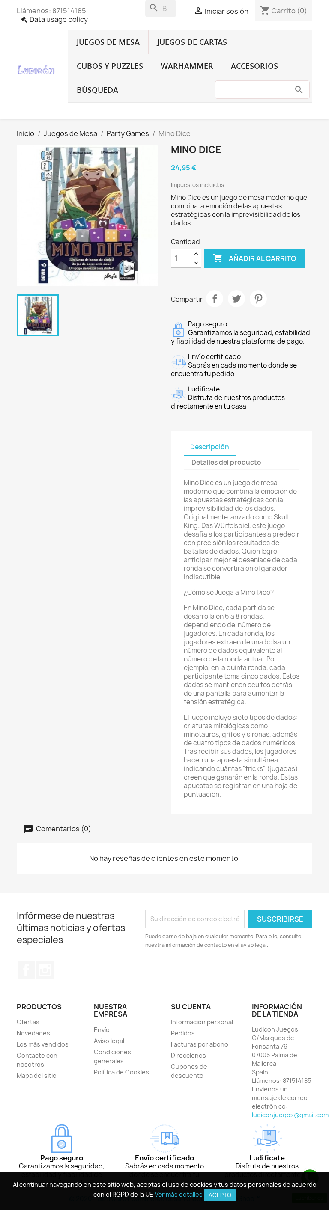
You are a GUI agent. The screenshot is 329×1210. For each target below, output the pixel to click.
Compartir (214, 298)
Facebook (26, 970)
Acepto (220, 1195)
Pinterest (258, 298)
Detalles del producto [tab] (226, 462)
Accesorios (254, 66)
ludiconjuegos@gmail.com (290, 1115)
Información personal (202, 1022)
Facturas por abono (199, 1044)
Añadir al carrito (254, 258)
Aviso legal (109, 1041)
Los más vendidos (43, 1044)
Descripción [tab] (209, 446)
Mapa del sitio (37, 1075)
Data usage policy (59, 19)
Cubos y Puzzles (110, 66)
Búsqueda (97, 90)
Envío (102, 1030)
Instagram (45, 970)
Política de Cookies (121, 1072)
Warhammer (187, 66)
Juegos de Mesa (108, 42)
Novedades (33, 1033)
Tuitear (236, 298)
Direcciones (188, 1055)
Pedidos (183, 1033)
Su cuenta (191, 1006)
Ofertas (28, 1022)
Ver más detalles (179, 1194)
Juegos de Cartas (192, 42)
